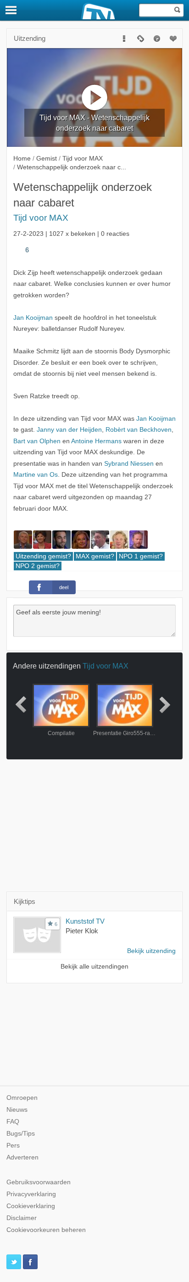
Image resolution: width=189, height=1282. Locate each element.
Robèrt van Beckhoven (139, 429)
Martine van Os (35, 474)
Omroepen (22, 1097)
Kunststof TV (85, 921)
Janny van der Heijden (69, 429)
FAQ (12, 1121)
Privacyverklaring (31, 1194)
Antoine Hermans (96, 441)
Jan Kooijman (33, 317)
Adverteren (22, 1157)
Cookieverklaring (30, 1206)
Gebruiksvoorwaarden (38, 1182)
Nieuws (17, 1109)
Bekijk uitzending (151, 951)
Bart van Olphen (37, 441)
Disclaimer (21, 1218)
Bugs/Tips (20, 1133)
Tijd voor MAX (40, 218)
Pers (13, 1145)
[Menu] (11, 10)
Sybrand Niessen (129, 463)
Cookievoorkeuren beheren (46, 1229)
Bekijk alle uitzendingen (94, 966)
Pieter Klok (82, 931)
